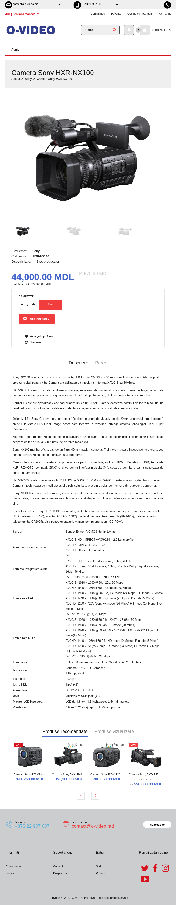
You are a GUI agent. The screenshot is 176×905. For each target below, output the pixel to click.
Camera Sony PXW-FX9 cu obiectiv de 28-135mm (83, 774)
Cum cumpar (14, 866)
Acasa (15, 79)
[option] (88, 156)
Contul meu (98, 13)
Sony (28, 79)
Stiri (98, 866)
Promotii (101, 873)
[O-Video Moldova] (31, 34)
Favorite (116, 13)
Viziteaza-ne (157, 824)
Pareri (101, 362)
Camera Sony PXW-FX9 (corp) (109, 774)
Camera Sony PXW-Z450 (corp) (148, 774)
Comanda (165, 13)
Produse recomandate (65, 731)
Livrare (10, 873)
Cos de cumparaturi (139, 13)
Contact (58, 866)
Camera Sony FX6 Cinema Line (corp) (37, 774)
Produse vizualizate (114, 731)
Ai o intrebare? (39, 319)
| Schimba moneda (20, 14)
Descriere (78, 362)
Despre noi (60, 873)
